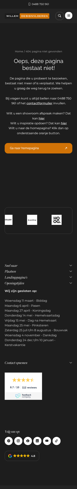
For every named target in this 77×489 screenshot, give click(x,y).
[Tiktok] (57, 441)
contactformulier (40, 103)
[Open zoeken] (60, 16)
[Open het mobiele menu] (68, 15)
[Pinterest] (9, 441)
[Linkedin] (37, 441)
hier (42, 118)
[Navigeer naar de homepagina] (27, 16)
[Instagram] (18, 441)
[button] (22, 456)
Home (19, 51)
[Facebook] (28, 441)
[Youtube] (47, 441)
